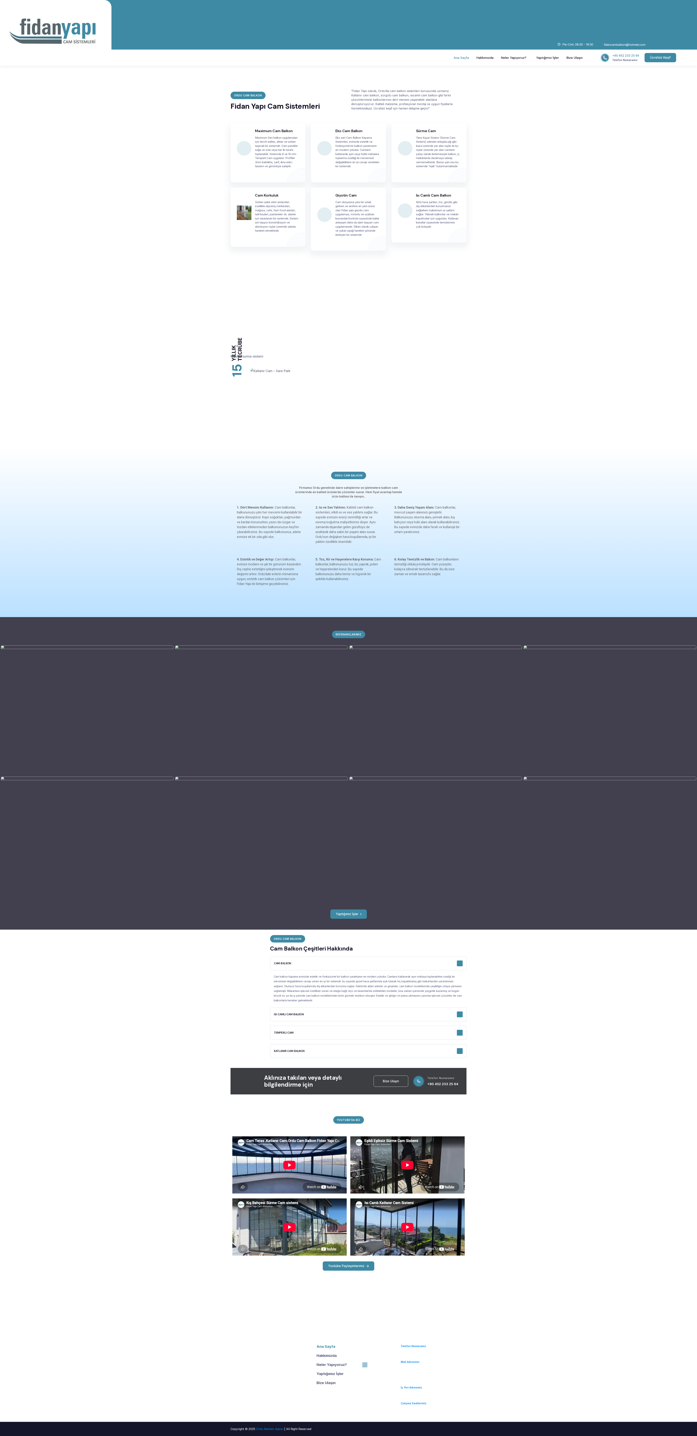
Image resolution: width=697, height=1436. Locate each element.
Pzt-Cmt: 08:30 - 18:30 (415, 1399)
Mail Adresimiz (410, 1361)
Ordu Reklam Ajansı (270, 1429)
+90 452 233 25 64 (625, 55)
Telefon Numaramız (624, 60)
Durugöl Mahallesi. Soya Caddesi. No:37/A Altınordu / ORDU (417, 1378)
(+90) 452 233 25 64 (414, 1341)
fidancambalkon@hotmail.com (421, 1357)
